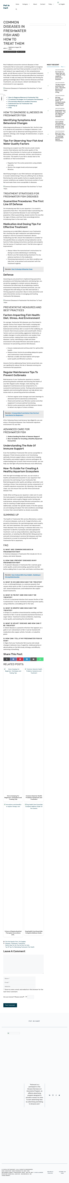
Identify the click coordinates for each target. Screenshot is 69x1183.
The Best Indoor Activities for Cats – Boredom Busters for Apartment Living (60, 88)
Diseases (7, 943)
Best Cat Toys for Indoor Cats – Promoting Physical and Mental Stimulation (60, 136)
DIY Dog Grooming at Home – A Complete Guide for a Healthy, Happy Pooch (60, 101)
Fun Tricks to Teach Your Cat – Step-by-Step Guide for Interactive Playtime (60, 75)
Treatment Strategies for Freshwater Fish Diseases (26, 99)
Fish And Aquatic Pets (10, 51)
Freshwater (14, 943)
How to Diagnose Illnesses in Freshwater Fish (23, 97)
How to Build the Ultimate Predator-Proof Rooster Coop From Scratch (60, 125)
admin (5, 48)
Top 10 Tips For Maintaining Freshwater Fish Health (19, 947)
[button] (16, 9)
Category (25, 4)
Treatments (21, 943)
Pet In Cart (6, 6)
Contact (42, 4)
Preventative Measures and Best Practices (23, 101)
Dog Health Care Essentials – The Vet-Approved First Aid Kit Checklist (60, 113)
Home (17, 4)
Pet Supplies (21, 51)
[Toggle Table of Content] (4, 95)
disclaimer (38, 1172)
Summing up (13, 105)
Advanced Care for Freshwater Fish (20, 103)
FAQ (10, 107)
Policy (50, 4)
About (35, 4)
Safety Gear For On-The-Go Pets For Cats (17, 945)
